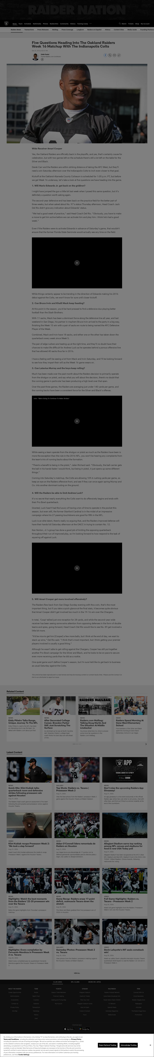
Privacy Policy (76, 1039)
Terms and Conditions (11, 1039)
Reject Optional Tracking (107, 1045)
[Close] (150, 1045)
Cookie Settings (23, 1055)
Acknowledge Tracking (129, 1045)
